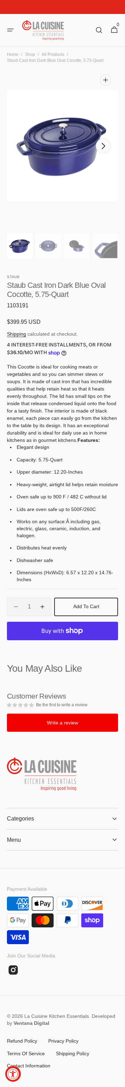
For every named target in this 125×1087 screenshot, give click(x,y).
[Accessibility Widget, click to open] (13, 1074)
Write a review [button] (62, 722)
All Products (53, 54)
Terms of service (26, 1053)
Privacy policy (63, 1041)
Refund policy (22, 1041)
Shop (30, 54)
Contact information (28, 1065)
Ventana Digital (31, 1023)
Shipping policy (72, 1053)
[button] (10, 30)
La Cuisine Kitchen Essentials (56, 1016)
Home (12, 54)
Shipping (16, 334)
